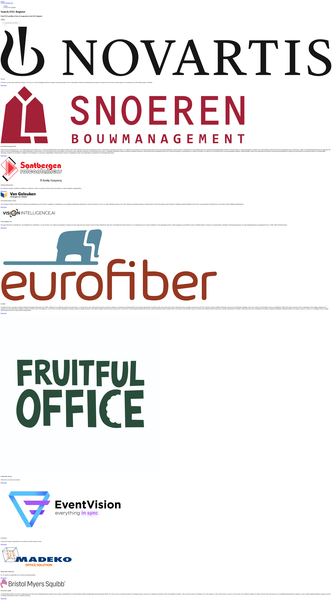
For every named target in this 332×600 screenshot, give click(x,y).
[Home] (7, 3)
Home (6, 6)
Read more (4, 85)
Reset (2, 19)
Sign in (3, 1)
